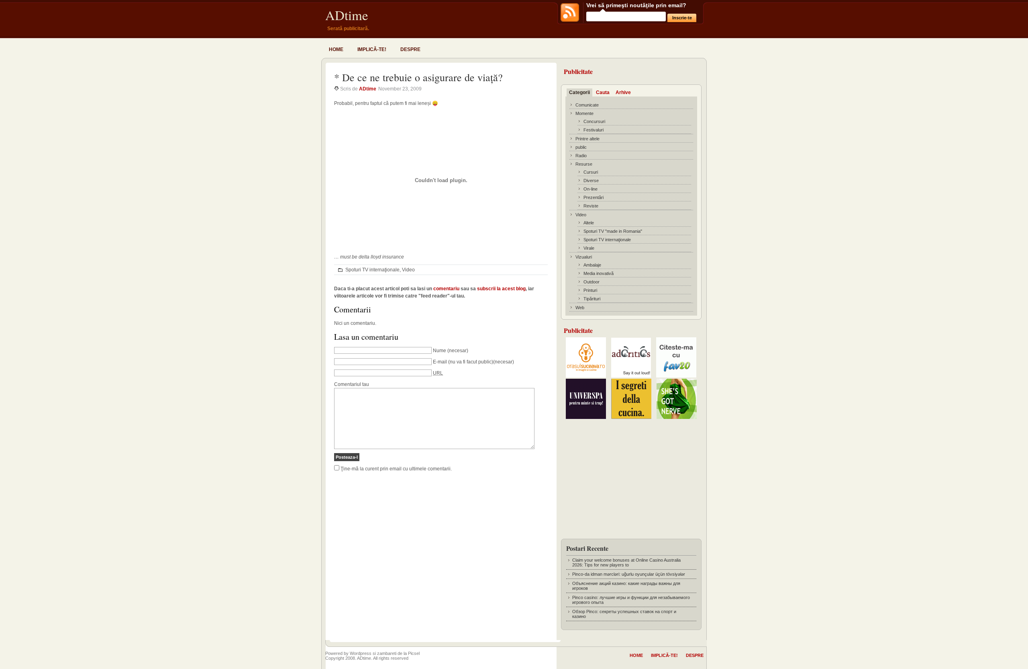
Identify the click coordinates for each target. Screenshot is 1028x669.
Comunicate (587, 105)
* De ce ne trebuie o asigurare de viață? (418, 77)
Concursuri (594, 121)
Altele (588, 222)
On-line (590, 189)
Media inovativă (598, 273)
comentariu (446, 288)
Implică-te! (371, 49)
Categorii (579, 92)
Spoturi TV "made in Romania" (612, 231)
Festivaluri (593, 129)
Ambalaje (592, 265)
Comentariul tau (351, 384)
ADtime (346, 15)
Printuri (590, 290)
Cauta (603, 92)
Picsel (414, 653)
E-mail (440, 362)
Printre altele (587, 138)
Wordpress (360, 653)
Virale (588, 248)
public (581, 147)
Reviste (590, 205)
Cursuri (590, 172)
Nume (439, 350)
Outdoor (591, 281)
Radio (581, 155)
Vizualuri (583, 256)
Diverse (591, 180)
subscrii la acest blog (501, 288)
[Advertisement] (631, 476)
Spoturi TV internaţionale (372, 270)
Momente (584, 113)
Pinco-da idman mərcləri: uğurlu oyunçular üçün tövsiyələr (628, 574)
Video (408, 270)
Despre (410, 49)
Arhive (623, 92)
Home (336, 49)
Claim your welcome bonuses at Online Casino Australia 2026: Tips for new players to (626, 562)
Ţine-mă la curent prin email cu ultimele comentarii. (396, 469)
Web (579, 307)
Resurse (583, 164)
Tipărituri (591, 298)
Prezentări (593, 197)
